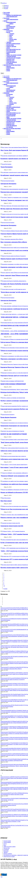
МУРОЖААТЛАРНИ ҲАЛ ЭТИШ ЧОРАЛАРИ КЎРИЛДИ (14, 722)
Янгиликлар (6, 77)
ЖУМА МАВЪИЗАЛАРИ (12, 83)
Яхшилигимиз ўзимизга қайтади (8, 805)
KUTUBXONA (9, 127)
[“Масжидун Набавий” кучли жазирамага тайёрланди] (14, 473)
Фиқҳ (4, 845)
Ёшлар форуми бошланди (8, 417)
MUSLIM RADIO (10, 91)
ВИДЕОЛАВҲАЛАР (11, 86)
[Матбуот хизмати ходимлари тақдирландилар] (13, 397)
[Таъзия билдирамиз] (6, 164)
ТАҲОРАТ (11, 97)
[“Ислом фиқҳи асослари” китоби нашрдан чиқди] (13, 289)
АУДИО (8, 88)
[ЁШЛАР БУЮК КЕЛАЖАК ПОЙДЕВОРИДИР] (12, 381)
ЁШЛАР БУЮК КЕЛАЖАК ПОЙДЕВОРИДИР (13, 384)
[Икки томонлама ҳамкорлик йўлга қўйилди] (12, 239)
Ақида (5, 843)
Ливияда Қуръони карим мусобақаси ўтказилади (13, 679)
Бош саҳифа (6, 76)
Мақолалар (6, 81)
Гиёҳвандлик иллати (5, 827)
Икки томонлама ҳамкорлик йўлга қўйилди (14, 242)
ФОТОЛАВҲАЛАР (10, 90)
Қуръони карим (7, 841)
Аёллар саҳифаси (7, 853)
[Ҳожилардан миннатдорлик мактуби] (10, 523)
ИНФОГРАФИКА (10, 131)
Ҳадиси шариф (7, 842)
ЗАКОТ (11, 101)
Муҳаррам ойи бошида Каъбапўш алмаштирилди (13, 695)
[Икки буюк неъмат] (6, 498)
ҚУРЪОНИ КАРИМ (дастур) (13, 113)
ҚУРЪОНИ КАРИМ (11, 114)
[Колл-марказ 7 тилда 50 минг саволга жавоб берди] (14, 464)
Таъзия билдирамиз (7, 167)
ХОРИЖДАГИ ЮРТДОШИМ (13, 121)
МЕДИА (5, 84)
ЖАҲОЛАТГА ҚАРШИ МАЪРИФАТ (12, 128)
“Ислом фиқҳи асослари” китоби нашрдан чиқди (13, 701)
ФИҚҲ (8, 117)
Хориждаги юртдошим (9, 856)
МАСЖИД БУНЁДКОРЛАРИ (13, 107)
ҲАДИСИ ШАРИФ (10, 115)
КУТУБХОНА (9, 94)
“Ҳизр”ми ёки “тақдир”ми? (7, 800)
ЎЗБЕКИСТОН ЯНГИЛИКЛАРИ (13, 78)
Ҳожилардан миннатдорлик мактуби (12, 526)
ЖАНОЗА (11, 104)
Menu (2, 73)
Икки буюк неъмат (6, 501)
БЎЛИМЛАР (6, 93)
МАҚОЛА (8, 130)
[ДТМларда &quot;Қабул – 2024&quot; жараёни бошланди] (13, 531)
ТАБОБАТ (8, 105)
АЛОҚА (8, 111)
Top (1, 876)
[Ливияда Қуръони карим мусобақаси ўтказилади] (13, 256)
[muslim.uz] (4, 3)
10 (4, 586)
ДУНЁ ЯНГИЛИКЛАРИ (11, 80)
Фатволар (5, 850)
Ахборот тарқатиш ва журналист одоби (10, 821)
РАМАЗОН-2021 (10, 124)
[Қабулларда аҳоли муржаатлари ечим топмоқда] (13, 456)
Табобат (5, 852)
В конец (5, 588)
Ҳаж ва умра (6, 848)
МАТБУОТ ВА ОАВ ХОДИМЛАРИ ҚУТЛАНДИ (14, 434)
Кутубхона (6, 849)
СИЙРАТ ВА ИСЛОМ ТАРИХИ (13, 118)
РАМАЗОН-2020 (10, 123)
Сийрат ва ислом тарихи (9, 846)
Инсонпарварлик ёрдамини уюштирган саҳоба (12, 794)
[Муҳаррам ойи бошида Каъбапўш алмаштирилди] (14, 281)
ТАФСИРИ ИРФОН (11, 120)
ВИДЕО (8, 132)
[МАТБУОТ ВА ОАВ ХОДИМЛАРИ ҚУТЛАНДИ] (12, 431)
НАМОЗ (11, 98)
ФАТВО (8, 96)
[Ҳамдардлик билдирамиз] (7, 180)
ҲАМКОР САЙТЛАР (11, 110)
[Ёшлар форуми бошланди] (7, 414)
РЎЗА (10, 100)
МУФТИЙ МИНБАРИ (11, 125)
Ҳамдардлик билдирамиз (8, 183)
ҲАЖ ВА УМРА (13, 103)
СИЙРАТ (11, 87)
